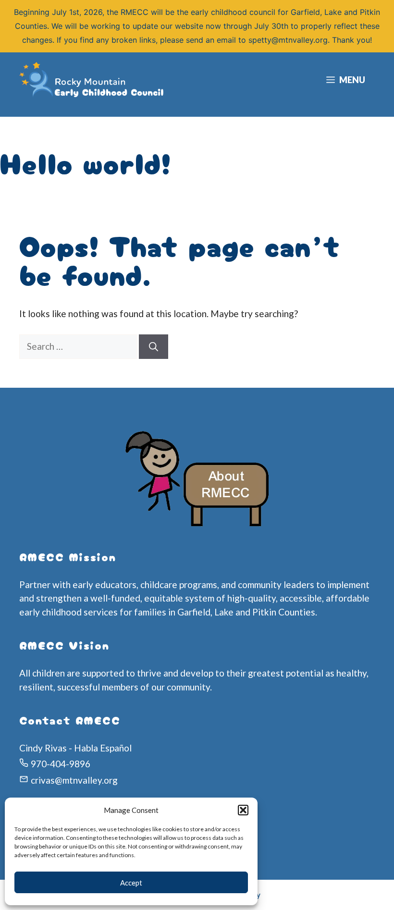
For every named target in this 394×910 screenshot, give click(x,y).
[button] (243, 810)
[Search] (153, 346)
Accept (131, 882)
